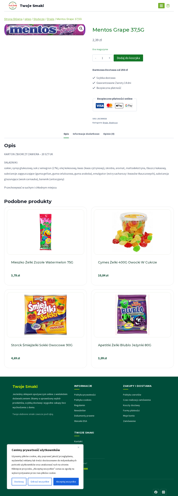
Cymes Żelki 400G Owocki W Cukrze (127, 262)
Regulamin (79, 405)
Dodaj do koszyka (128, 58)
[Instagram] (163, 492)
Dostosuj (19, 481)
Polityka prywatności (85, 394)
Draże (105, 122)
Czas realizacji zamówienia (137, 399)
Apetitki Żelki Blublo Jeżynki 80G (124, 345)
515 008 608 (81, 468)
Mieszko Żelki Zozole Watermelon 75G (42, 262)
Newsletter (80, 410)
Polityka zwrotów (132, 394)
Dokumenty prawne (84, 415)
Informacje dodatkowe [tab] (86, 133)
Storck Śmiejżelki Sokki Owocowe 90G (41, 345)
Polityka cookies (82, 399)
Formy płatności (131, 410)
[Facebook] (156, 492)
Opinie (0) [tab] (108, 133)
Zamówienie (129, 421)
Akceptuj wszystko (66, 481)
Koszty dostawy (131, 405)
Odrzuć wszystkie (40, 481)
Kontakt (78, 441)
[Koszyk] (168, 5)
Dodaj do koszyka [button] (45, 283)
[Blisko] (80, 447)
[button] (81, 28)
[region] (45, 466)
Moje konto (129, 415)
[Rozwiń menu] (161, 5)
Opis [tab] (66, 133)
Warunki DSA (80, 421)
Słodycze (113, 122)
